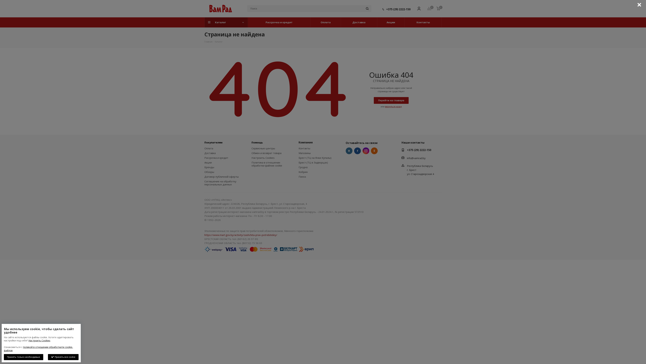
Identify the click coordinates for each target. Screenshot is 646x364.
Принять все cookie (64, 356)
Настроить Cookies (39, 340)
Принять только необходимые (23, 356)
